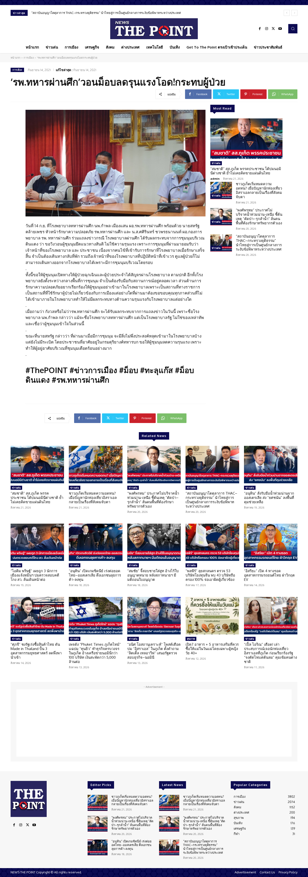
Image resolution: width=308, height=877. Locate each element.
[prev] (287, 13)
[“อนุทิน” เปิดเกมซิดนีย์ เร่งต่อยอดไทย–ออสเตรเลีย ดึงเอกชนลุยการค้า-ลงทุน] (95, 542)
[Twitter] (273, 28)
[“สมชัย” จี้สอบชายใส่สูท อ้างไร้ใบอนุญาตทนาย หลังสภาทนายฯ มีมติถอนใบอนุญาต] (154, 542)
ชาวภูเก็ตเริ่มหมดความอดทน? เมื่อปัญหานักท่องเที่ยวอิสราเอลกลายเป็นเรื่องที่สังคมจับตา (259, 190)
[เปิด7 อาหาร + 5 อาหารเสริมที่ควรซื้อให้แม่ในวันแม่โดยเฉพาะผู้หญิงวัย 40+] (212, 615)
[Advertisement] (154, 723)
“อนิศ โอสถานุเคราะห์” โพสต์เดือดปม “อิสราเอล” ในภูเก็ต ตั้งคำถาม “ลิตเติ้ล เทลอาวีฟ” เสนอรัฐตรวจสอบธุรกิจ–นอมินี (154, 651)
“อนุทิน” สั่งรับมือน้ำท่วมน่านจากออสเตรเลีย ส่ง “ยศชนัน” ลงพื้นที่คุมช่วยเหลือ (269, 497)
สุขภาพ (191, 638)
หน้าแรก (15, 57)
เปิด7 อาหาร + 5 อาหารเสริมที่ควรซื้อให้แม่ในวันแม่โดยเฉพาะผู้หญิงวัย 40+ (212, 648)
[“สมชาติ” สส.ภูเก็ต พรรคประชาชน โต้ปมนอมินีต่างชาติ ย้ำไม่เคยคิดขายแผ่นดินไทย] (246, 138)
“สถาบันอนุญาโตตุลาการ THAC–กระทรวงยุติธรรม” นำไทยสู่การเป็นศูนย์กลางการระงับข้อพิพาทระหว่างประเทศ (106, 13)
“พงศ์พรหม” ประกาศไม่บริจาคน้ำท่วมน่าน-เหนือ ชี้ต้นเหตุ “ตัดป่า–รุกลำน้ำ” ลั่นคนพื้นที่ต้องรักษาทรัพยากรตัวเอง (259, 216)
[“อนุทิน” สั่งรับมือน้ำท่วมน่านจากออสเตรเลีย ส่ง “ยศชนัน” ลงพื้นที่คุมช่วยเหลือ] (270, 464)
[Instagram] (266, 28)
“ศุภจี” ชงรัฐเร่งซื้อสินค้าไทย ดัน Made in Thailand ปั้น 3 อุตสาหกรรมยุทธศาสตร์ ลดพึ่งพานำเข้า (36, 651)
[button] (292, 28)
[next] (294, 13)
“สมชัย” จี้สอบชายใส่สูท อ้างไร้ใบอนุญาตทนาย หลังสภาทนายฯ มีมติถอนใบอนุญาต (153, 575)
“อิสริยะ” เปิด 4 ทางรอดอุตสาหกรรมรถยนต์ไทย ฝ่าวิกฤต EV (269, 575)
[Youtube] (280, 28)
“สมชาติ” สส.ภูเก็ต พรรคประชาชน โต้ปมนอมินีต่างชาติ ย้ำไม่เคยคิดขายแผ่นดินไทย (245, 170)
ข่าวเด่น (216, 163)
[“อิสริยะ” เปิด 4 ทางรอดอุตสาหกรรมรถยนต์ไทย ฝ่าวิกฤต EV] (270, 542)
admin (215, 178)
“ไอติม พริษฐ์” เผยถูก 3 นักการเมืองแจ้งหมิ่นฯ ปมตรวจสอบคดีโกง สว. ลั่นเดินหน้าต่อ (35, 575)
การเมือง (29, 57)
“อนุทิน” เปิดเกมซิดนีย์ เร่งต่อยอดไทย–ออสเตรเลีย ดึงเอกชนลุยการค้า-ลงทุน (95, 575)
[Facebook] (260, 28)
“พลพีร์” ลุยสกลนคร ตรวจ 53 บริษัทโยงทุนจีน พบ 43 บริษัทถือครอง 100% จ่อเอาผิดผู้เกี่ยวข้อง (210, 575)
